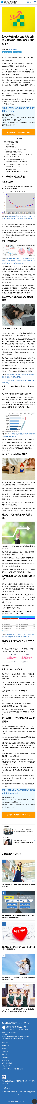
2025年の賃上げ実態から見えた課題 (15, 149)
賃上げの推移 (10, 144)
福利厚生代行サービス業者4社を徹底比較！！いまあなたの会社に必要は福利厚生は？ (18, 917)
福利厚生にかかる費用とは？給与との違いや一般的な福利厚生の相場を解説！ (18, 948)
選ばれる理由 (5, 1045)
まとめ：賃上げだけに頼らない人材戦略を (16, 172)
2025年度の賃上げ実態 (11, 142)
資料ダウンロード (28, 2)
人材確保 (18, 52)
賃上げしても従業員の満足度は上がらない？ (19, 154)
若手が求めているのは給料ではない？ (15, 162)
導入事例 (4, 1048)
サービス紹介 (5, 1042)
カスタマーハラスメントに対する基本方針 (12, 1069)
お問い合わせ (31, 2)
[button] (35, 2)
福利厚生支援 (14, 49)
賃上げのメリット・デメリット (14, 167)
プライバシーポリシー (7, 1066)
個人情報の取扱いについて (9, 1063)
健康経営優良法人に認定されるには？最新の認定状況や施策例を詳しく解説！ (18, 979)
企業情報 (4, 1054)
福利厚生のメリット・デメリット (14, 169)
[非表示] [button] (20, 138)
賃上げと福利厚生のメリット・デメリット (15, 164)
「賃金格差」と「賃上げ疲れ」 (14, 152)
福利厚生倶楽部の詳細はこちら (18, 132)
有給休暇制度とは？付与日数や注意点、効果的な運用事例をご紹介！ (18, 885)
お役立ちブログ (6, 1051)
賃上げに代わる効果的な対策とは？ (14, 159)
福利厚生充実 (8, 52)
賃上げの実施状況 (11, 147)
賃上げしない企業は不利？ (12, 157)
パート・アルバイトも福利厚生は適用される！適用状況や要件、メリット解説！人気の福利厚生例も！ (18, 1010)
